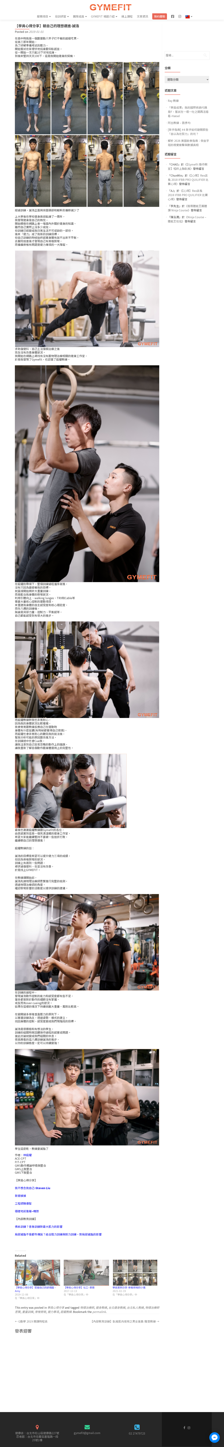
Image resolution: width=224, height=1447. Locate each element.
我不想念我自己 (32, 1188)
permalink (99, 1312)
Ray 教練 (173, 100)
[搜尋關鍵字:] (187, 55)
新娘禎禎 (20, 1196)
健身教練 (101, 1307)
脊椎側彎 (40, 1312)
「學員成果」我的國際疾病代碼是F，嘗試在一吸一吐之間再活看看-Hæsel (188, 111)
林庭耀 (27, 1155)
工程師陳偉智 (23, 1203)
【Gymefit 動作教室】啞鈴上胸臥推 (188, 166)
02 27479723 (137, 1433)
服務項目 (42, 16)
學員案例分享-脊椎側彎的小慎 (129, 1287)
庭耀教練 (66, 1312)
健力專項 (53, 1312)
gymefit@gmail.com (87, 1433)
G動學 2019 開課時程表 (31, 1321)
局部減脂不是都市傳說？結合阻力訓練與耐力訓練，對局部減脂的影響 (58, 1234)
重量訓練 (27, 1312)
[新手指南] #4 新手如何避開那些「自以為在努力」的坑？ (188, 131)
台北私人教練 (135, 1307)
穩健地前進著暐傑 (27, 1211)
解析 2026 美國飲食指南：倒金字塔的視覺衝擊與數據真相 (188, 143)
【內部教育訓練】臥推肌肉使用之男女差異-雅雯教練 (124, 1321)
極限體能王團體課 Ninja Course (187, 208)
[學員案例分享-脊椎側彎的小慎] (135, 1273)
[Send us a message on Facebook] (214, 1437)
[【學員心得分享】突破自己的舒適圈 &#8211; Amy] (37, 1273)
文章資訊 (142, 16)
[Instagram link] (189, 1427)
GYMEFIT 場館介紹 (103, 16)
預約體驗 (159, 16)
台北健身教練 (116, 1307)
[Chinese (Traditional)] (189, 16)
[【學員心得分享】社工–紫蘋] (86, 1273)
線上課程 (127, 16)
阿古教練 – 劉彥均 (179, 123)
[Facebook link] (184, 1427)
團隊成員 (78, 16)
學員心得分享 (55, 1307)
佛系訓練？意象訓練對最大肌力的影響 (38, 1226)
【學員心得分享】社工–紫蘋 (79, 1287)
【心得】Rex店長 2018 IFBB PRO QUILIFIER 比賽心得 (188, 179)
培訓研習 (60, 16)
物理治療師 (87, 1307)
